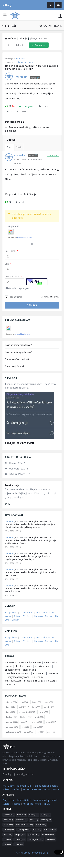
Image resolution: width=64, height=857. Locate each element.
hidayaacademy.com (18, 677)
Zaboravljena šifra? (50, 296)
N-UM (47, 789)
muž (39, 717)
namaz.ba (10, 684)
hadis (10, 707)
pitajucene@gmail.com (18, 774)
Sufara (17, 616)
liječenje (26, 717)
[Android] (58, 5)
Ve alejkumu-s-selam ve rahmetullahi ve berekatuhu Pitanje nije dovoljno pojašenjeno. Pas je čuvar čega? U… (28, 556)
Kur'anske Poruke (43, 616)
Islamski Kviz (26, 612)
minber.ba (53, 673)
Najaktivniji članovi (14, 366)
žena (51, 732)
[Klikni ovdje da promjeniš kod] (36, 281)
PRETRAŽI (10, 25)
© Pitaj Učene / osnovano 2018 (32, 852)
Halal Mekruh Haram (25, 62)
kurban (11, 717)
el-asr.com (37, 677)
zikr (40, 732)
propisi (51, 722)
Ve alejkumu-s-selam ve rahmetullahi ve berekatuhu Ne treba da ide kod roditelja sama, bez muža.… (31, 588)
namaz (12, 722)
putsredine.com (13, 680)
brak (24, 702)
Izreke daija (12, 485)
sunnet (38, 727)
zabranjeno (13, 732)
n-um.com (10, 662)
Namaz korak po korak (45, 785)
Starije (10, 147)
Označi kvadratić (13, 276)
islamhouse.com (23, 666)
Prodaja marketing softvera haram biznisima (27, 129)
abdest (11, 702)
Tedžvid (27, 616)
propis (37, 722)
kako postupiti (27, 712)
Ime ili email (11, 251)
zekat (28, 732)
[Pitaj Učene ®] (15, 15)
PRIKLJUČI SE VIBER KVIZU (19, 443)
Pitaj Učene (11, 612)
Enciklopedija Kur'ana (30, 662)
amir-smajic (39, 673)
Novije (19, 147)
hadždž (24, 707)
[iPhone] (50, 5)
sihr (25, 727)
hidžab (49, 707)
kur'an (43, 712)
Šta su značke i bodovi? (17, 359)
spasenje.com (12, 669)
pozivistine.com (43, 666)
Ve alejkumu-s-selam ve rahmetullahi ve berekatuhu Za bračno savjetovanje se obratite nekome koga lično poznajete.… (30, 524)
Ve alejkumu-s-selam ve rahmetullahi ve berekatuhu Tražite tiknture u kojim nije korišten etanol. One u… (30, 540)
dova (48, 702)
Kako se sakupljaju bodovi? (18, 352)
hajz (36, 707)
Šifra (8, 263)
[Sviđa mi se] (6, 105)
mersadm (9, 521)
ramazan (12, 727)
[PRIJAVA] (60, 15)
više (7, 504)
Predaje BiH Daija (33, 680)
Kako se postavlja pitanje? (18, 345)
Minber (15, 619)
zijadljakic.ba (29, 669)
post (25, 722)
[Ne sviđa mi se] (13, 105)
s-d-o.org (50, 680)
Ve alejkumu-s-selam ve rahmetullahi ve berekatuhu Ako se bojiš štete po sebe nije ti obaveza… (30, 572)
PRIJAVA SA (13, 226)
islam (10, 712)
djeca (36, 702)
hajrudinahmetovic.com (17, 673)
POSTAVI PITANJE (52, 25)
